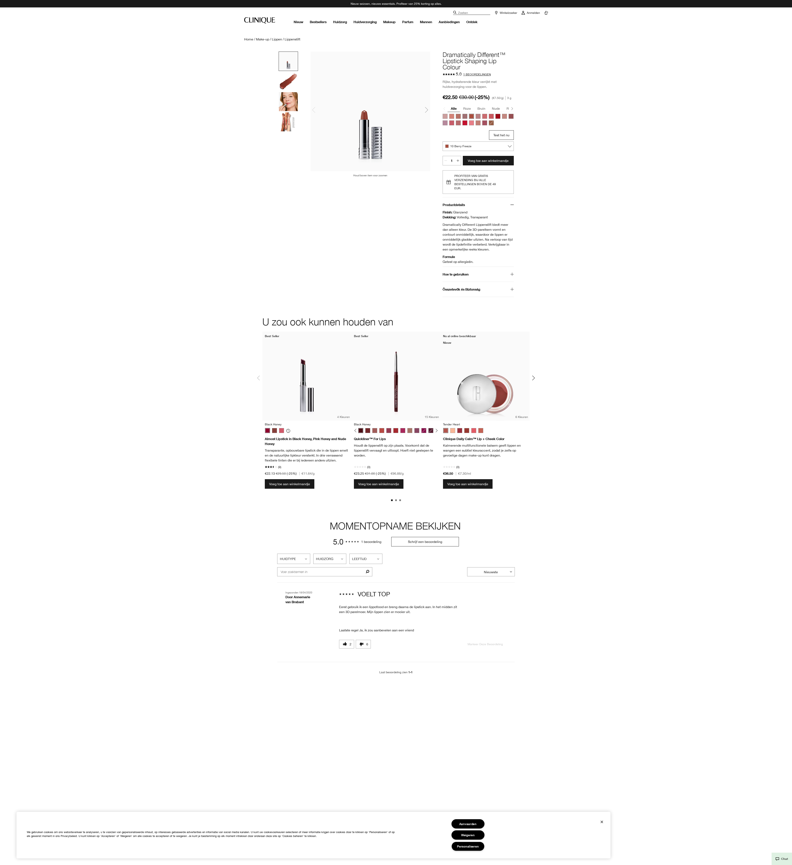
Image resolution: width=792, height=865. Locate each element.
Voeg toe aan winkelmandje (488, 160)
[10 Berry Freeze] (471, 116)
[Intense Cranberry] (395, 430)
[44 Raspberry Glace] (451, 122)
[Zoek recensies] (367, 571)
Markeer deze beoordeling (485, 644)
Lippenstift (292, 39)
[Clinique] (259, 20)
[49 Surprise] (491, 122)
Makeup (389, 22)
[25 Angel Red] (497, 116)
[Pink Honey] (281, 430)
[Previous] (356, 430)
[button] (782, 859)
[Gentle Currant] (466, 430)
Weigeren (468, 835)
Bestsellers (318, 22)
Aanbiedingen (449, 22)
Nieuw (298, 22)
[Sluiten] (601, 821)
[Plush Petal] (480, 430)
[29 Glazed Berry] (471, 122)
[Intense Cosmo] (388, 430)
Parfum (407, 22)
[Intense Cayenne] (381, 430)
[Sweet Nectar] (473, 430)
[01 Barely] (445, 116)
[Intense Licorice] (431, 430)
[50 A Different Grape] (484, 122)
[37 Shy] (511, 116)
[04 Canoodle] (451, 116)
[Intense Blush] (374, 430)
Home (248, 39)
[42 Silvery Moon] (445, 122)
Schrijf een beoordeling (425, 542)
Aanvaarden (468, 824)
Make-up (262, 39)
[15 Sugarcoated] (458, 122)
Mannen (426, 22)
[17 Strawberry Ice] (484, 116)
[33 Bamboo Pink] (504, 116)
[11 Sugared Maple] (478, 116)
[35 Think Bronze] (478, 122)
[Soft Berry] (459, 430)
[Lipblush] (409, 430)
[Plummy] (417, 430)
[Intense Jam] (402, 430)
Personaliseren (468, 846)
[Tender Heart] (445, 430)
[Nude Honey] (274, 430)
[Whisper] (452, 430)
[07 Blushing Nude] (464, 116)
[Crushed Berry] (424, 430)
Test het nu (501, 135)
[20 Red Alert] (464, 122)
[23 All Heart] (491, 116)
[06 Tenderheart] (458, 116)
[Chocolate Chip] (367, 430)
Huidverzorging (365, 22)
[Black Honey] (267, 430)
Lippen (277, 39)
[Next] (436, 430)
